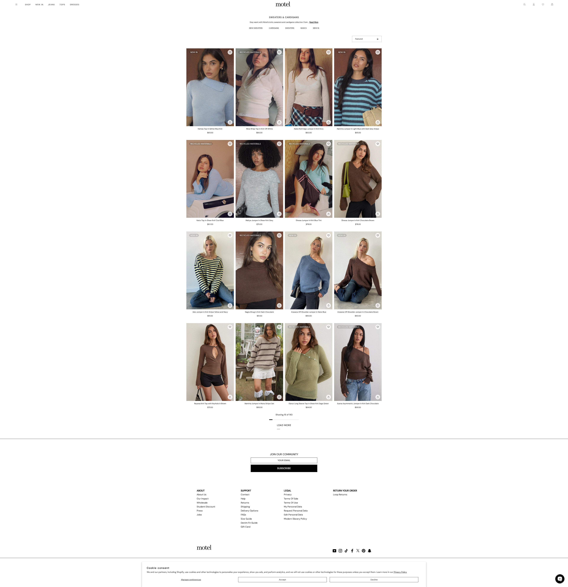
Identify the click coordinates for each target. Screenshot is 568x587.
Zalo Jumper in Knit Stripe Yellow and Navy (210, 312)
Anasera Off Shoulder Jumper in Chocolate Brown (357, 312)
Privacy (288, 494)
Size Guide (246, 518)
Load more (284, 425)
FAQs (243, 514)
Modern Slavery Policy (295, 518)
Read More (313, 22)
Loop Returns (340, 494)
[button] (230, 52)
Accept (282, 579)
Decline (374, 579)
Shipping (245, 506)
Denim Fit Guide (249, 522)
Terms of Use (291, 502)
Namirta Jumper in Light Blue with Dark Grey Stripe (358, 129)
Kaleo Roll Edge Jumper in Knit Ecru (308, 129)
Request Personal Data (296, 510)
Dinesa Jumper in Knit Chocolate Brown (358, 220)
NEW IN (316, 28)
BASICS (304, 28)
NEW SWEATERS (256, 28)
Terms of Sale (291, 498)
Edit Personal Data (293, 514)
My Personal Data (293, 506)
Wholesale (202, 502)
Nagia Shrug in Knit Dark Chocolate (259, 312)
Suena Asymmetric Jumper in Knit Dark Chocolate (358, 403)
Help (243, 498)
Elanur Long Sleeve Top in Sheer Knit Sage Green (309, 403)
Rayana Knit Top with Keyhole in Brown (210, 403)
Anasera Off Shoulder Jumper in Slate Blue (308, 312)
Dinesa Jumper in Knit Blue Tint (309, 220)
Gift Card (245, 526)
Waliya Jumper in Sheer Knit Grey (259, 220)
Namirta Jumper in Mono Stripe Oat (259, 403)
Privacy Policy (400, 572)
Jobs (199, 514)
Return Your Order (345, 490)
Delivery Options (249, 510)
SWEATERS (289, 28)
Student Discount (206, 506)
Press (200, 510)
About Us (201, 494)
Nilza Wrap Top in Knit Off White (259, 129)
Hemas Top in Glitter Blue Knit (210, 129)
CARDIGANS (274, 28)
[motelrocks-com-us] (283, 4)
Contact (245, 494)
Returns (245, 502)
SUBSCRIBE (284, 468)
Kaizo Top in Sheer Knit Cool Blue (210, 220)
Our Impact (203, 498)
